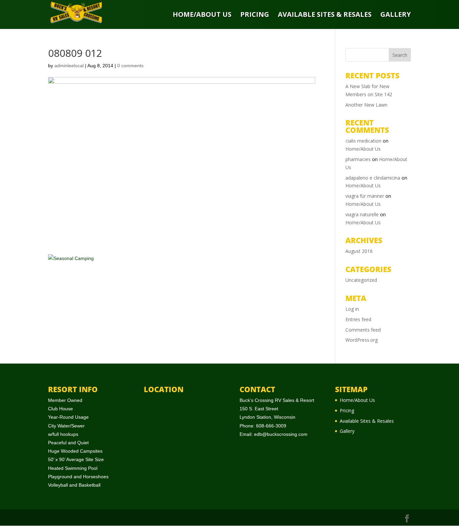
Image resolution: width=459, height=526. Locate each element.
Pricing (254, 15)
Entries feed (358, 319)
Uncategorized (361, 280)
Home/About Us (202, 15)
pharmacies (358, 159)
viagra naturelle (362, 214)
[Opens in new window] (407, 519)
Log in (352, 309)
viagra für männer (364, 196)
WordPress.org (361, 340)
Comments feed (363, 330)
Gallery (395, 15)
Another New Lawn (366, 105)
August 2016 (359, 251)
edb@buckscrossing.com (280, 434)
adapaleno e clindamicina (372, 178)
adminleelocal (69, 65)
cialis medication (363, 141)
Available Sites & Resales (325, 15)
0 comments (130, 65)
